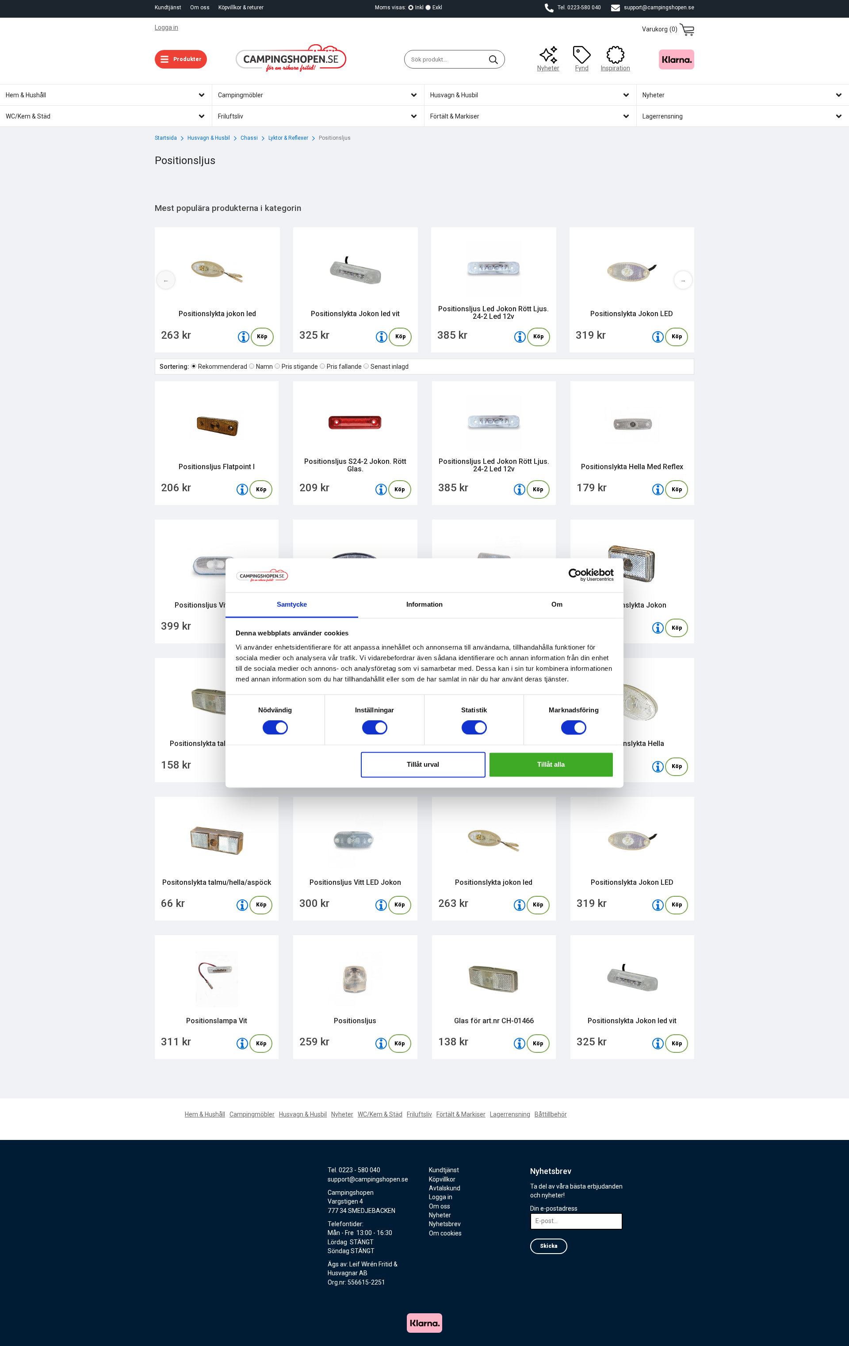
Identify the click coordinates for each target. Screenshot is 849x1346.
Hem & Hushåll (205, 1114)
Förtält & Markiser (461, 1114)
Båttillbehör (551, 1114)
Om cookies (445, 1233)
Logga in (166, 27)
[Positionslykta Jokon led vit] (381, 337)
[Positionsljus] (381, 1043)
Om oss (200, 7)
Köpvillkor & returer (241, 7)
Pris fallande (344, 366)
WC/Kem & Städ (380, 1114)
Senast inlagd (390, 366)
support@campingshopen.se (658, 7)
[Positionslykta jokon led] (243, 337)
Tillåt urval (423, 764)
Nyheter (548, 68)
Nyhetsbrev (445, 1223)
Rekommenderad (222, 366)
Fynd (582, 68)
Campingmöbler (252, 1114)
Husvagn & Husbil (303, 1114)
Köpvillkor (442, 1179)
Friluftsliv (419, 1114)
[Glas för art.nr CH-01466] (519, 1043)
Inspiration (615, 68)
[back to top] (682, 1334)
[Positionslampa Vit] (242, 1043)
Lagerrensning (510, 1114)
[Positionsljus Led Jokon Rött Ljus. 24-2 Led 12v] (520, 337)
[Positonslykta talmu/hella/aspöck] (242, 905)
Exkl (437, 7)
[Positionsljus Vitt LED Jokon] (381, 905)
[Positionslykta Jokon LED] (658, 337)
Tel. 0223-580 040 (578, 7)
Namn (264, 366)
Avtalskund (444, 1188)
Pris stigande (300, 366)
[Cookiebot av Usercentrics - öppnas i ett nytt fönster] (575, 575)
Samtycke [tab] (292, 604)
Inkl (419, 7)
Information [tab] (424, 604)
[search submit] (493, 59)
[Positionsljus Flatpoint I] (242, 489)
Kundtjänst (168, 7)
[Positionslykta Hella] (658, 766)
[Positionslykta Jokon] (658, 628)
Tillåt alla (551, 764)
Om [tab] (556, 604)
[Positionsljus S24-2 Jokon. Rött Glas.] (381, 489)
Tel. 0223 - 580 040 (354, 1170)
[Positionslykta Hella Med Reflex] (658, 489)
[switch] (374, 728)
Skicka (549, 1246)
